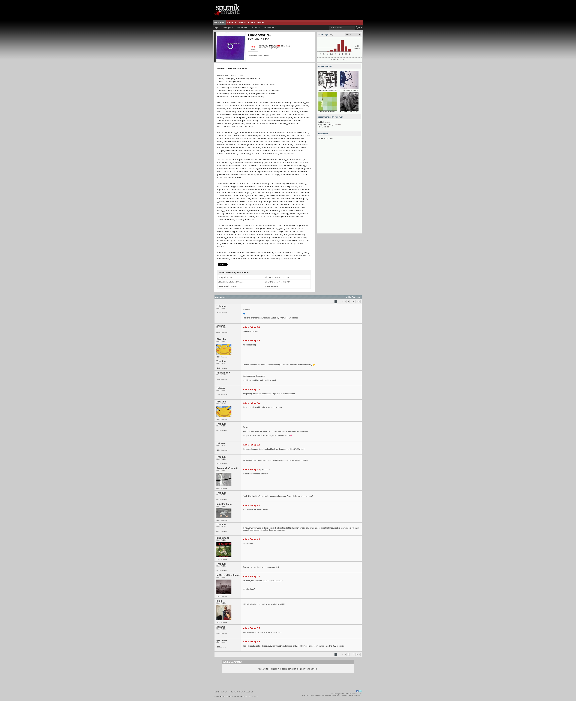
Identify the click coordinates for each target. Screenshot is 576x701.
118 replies (276, 48)
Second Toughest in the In (349, 90)
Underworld (258, 35)
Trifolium (272, 46)
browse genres (227, 27)
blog (260, 22)
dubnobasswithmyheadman (327, 90)
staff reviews (255, 27)
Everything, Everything (327, 111)
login (216, 27)
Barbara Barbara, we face (349, 111)
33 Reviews (285, 46)
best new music (269, 27)
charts (231, 22)
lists (251, 22)
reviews (219, 22)
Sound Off (265, 469)
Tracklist (266, 55)
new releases (241, 27)
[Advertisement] (339, 188)
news (242, 22)
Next (358, 302)
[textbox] (342, 28)
